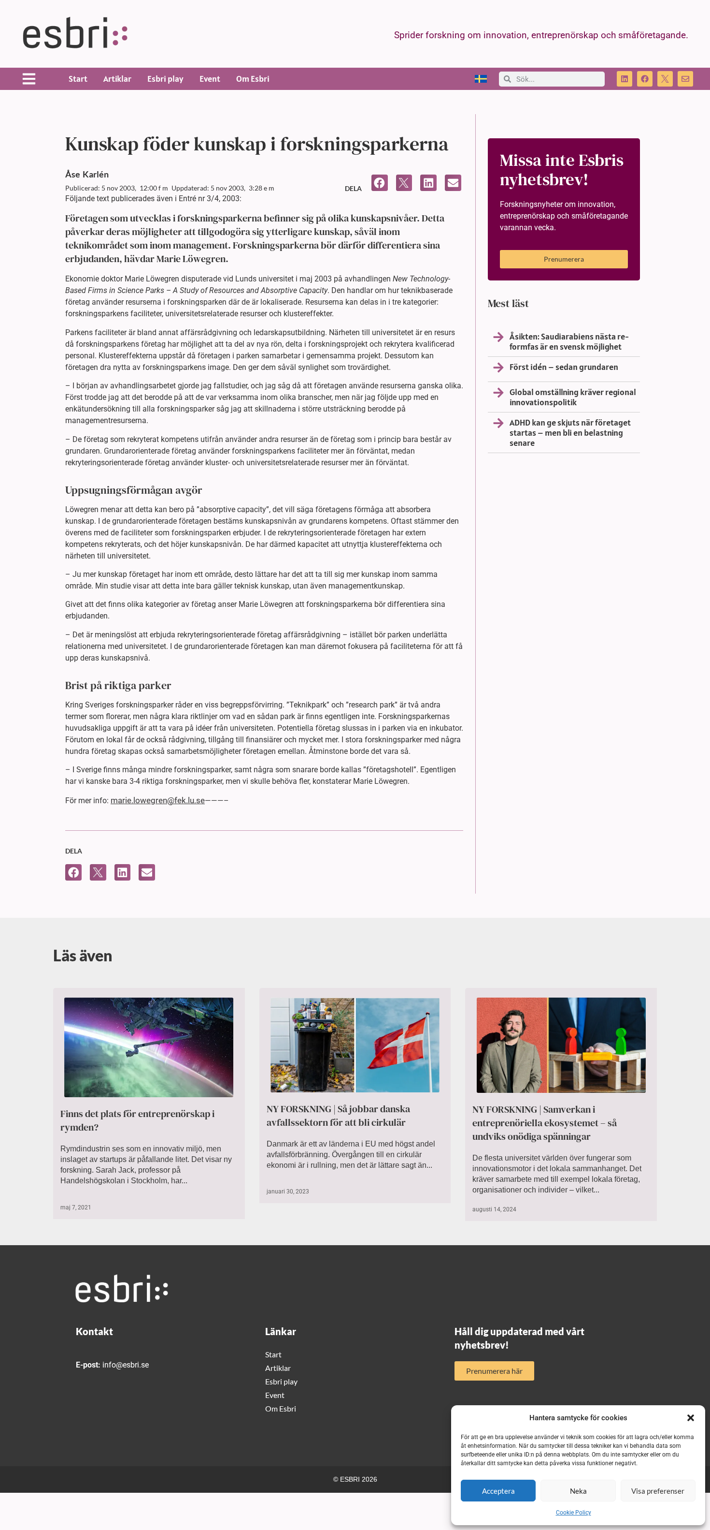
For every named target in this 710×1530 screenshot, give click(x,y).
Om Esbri (253, 78)
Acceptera (498, 1490)
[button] (691, 1418)
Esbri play (165, 78)
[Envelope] (685, 79)
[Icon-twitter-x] (665, 79)
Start (78, 78)
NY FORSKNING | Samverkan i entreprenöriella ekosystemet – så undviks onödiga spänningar (544, 1123)
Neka (578, 1490)
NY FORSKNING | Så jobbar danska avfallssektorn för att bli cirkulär (338, 1115)
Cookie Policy (573, 1512)
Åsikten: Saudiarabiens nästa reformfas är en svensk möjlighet (569, 341)
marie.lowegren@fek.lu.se (158, 800)
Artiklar (117, 78)
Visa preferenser (657, 1490)
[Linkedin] (624, 79)
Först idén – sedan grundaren (564, 366)
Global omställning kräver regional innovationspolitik (573, 397)
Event (209, 78)
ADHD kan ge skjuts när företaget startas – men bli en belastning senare (570, 432)
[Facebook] (645, 79)
